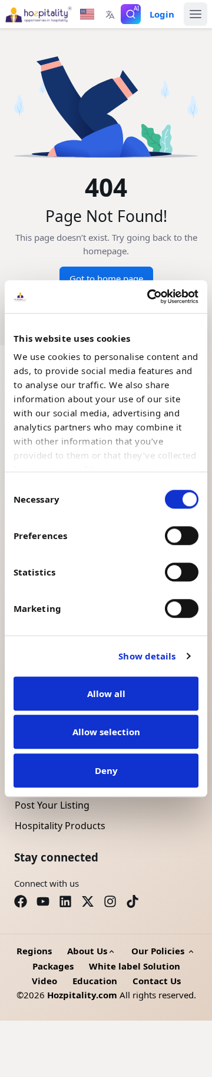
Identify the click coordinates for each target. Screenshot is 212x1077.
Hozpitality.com (82, 995)
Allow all (106, 693)
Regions (34, 951)
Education (94, 981)
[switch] (181, 535)
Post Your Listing (52, 805)
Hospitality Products (60, 825)
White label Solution (134, 966)
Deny (106, 770)
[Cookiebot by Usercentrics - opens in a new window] (149, 296)
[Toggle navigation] (195, 14)
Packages (53, 966)
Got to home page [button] (106, 278)
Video (44, 981)
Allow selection (106, 732)
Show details (146, 656)
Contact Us (156, 981)
